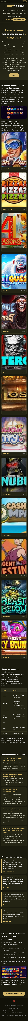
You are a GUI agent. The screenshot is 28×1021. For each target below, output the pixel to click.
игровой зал (6, 10)
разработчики (14, 13)
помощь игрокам (20, 10)
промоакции (22, 13)
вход (24, 1)
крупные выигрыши (12, 16)
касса (19, 16)
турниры (13, 10)
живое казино (6, 13)
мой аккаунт (7, 19)
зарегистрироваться (18, 19)
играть (14, 75)
